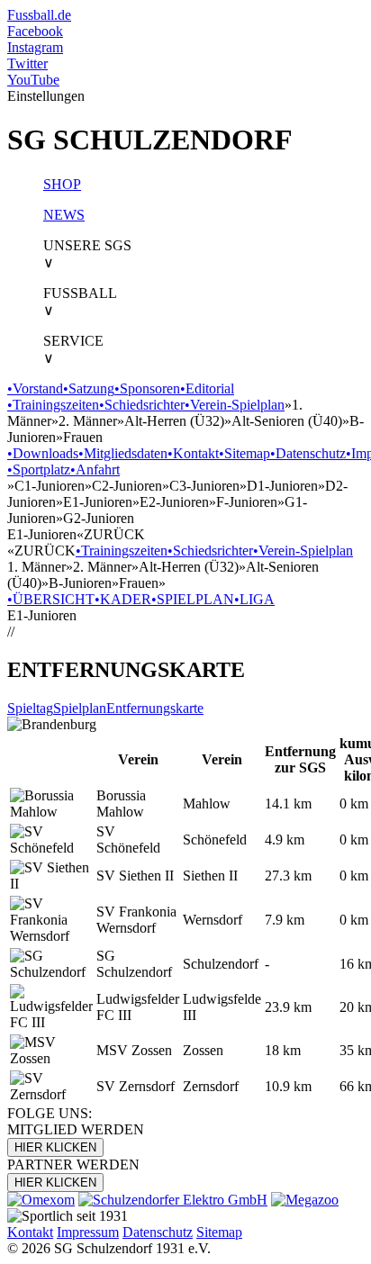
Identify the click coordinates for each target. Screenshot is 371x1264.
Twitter (27, 63)
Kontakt (193, 453)
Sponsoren (147, 388)
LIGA (254, 599)
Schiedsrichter (142, 404)
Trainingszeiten (53, 404)
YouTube (33, 79)
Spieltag (30, 708)
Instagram (35, 47)
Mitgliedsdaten (122, 453)
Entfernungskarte (155, 708)
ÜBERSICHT (51, 599)
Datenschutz (308, 453)
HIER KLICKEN (55, 1147)
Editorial (207, 388)
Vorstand (35, 388)
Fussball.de (39, 15)
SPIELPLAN (192, 599)
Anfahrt (95, 469)
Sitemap (244, 453)
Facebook (35, 31)
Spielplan (79, 708)
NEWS (64, 214)
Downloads (42, 453)
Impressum (88, 1232)
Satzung (88, 388)
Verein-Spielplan (235, 404)
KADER (123, 599)
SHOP (62, 184)
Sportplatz (38, 469)
